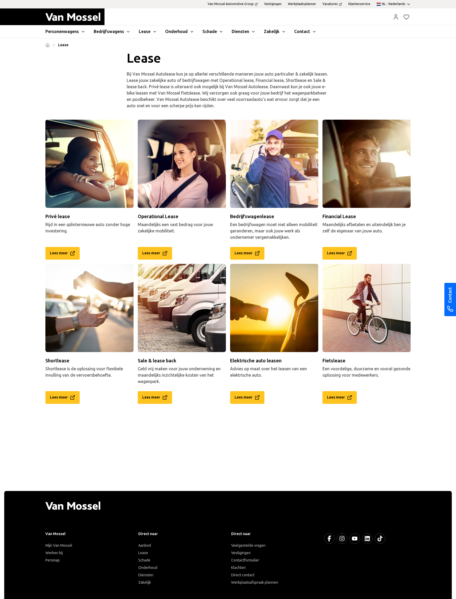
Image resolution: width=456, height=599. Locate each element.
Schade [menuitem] (209, 31)
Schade (144, 560)
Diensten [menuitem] (240, 31)
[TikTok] (380, 538)
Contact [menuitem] (302, 31)
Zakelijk (144, 582)
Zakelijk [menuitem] (271, 31)
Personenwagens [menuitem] (62, 31)
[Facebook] (329, 538)
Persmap (52, 560)
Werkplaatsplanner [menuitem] (302, 4)
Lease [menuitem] (144, 31)
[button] (396, 17)
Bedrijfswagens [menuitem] (109, 31)
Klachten (238, 567)
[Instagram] (342, 538)
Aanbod (144, 545)
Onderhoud (147, 567)
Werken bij (54, 553)
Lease (143, 553)
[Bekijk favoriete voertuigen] (406, 17)
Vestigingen (241, 553)
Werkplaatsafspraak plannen (254, 582)
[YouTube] (354, 538)
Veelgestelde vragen (248, 545)
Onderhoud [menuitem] (176, 31)
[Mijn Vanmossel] (396, 17)
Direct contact (242, 575)
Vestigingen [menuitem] (273, 4)
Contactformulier (245, 560)
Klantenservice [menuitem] (359, 4)
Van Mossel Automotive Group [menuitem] (231, 4)
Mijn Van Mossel (58, 545)
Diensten (145, 575)
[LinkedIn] (367, 538)
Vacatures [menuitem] (330, 4)
